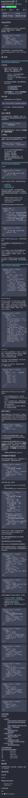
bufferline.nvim (16, 258)
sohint (22, 604)
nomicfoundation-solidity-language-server (14, 600)
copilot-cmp (7, 185)
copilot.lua (7, 184)
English (6, 25)
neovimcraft (8, 1)
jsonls (14, 488)
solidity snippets (14, 602)
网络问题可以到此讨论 (16, 93)
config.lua (19, 452)
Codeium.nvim (14, 238)
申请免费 (24, 193)
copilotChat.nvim (9, 187)
